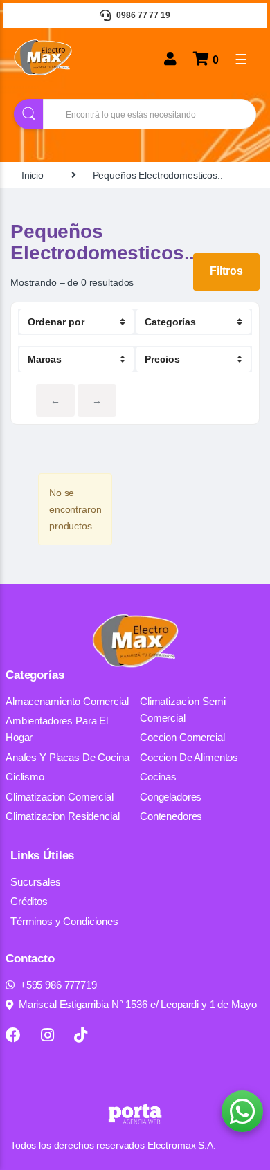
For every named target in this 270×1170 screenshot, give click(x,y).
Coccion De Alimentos (189, 757)
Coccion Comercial (182, 737)
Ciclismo (25, 777)
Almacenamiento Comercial (67, 701)
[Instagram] (47, 1035)
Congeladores (170, 797)
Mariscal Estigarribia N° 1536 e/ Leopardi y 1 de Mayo (138, 1004)
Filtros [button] (226, 271)
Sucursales (35, 882)
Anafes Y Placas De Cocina (67, 757)
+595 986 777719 (58, 985)
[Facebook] (13, 1035)
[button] (242, 1111)
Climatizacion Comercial (60, 797)
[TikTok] (80, 1035)
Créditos (29, 901)
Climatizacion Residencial (63, 816)
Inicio (32, 175)
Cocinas (158, 777)
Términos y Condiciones (64, 921)
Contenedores (171, 816)
